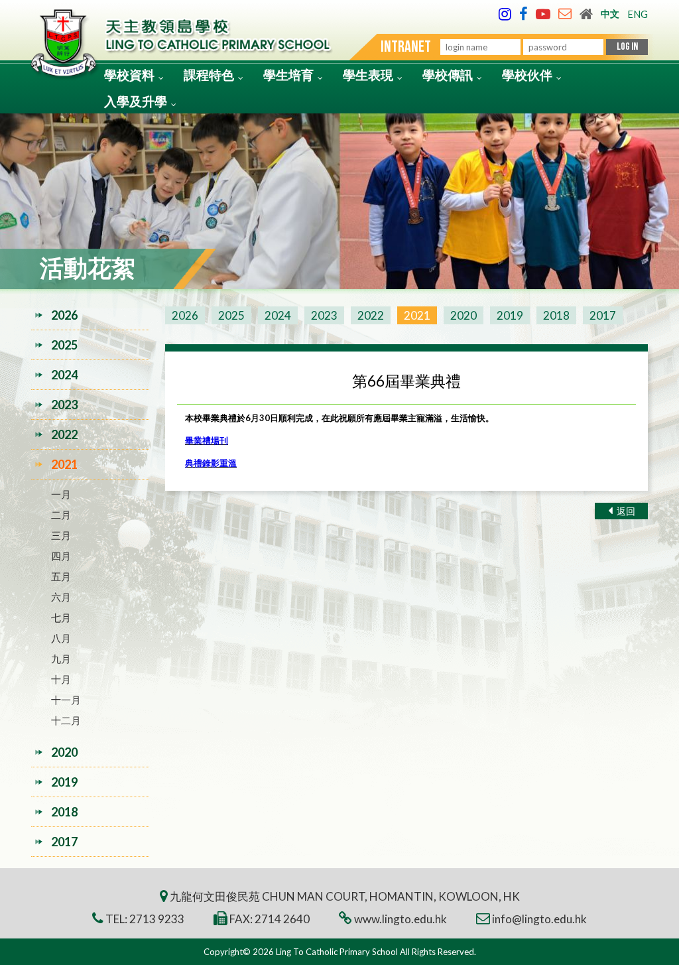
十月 (61, 679)
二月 (61, 515)
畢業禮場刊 (206, 440)
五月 (61, 576)
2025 (231, 315)
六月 (61, 597)
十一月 (66, 700)
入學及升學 (135, 101)
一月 (61, 494)
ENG (637, 14)
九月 (61, 659)
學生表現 (368, 74)
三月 (61, 535)
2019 (510, 315)
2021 (417, 315)
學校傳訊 (447, 74)
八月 (61, 638)
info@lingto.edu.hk (539, 919)
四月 (61, 556)
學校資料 (129, 74)
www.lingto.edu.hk (400, 919)
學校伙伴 (527, 74)
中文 (610, 13)
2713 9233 (156, 919)
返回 (625, 511)
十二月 (66, 720)
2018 (556, 315)
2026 (185, 315)
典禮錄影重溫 (211, 463)
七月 (61, 617)
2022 (370, 315)
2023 (324, 315)
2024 (278, 315)
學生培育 (288, 74)
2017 (602, 315)
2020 (463, 315)
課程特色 (209, 74)
